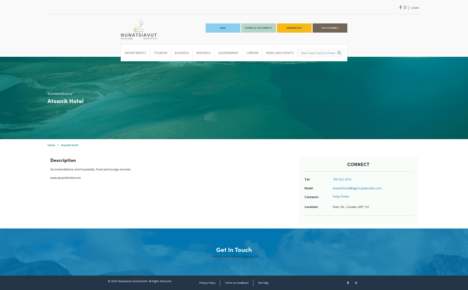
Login (415, 8)
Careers (252, 53)
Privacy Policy (207, 283)
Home (51, 145)
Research (203, 53)
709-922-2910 (342, 179)
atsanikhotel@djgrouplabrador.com (357, 188)
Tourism (160, 53)
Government (228, 53)
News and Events (280, 53)
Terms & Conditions (237, 283)
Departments (135, 53)
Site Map (263, 283)
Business (182, 53)
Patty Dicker (341, 196)
